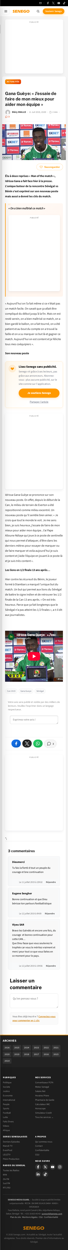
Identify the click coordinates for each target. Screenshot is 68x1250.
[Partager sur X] (27, 744)
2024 (26, 1047)
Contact (39, 1146)
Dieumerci (18, 862)
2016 (46, 1054)
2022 (46, 1047)
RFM (5, 1174)
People (6, 1104)
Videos (6, 1126)
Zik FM (6, 1179)
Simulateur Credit (43, 1112)
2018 (26, 1054)
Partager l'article (39, 402)
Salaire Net (40, 1091)
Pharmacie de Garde (44, 1100)
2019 (16, 1054)
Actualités (13, 81)
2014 (7, 1061)
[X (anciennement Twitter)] (53, 3)
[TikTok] (64, 3)
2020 (7, 1054)
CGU (37, 1154)
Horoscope (40, 1108)
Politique (7, 1082)
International (9, 1100)
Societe (6, 1087)
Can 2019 (11, 691)
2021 (56, 1047)
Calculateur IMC (42, 1104)
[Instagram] (60, 1167)
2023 (36, 1047)
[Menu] (5, 11)
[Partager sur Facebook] (16, 744)
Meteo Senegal (42, 1087)
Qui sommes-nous (43, 1141)
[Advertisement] (34, 47)
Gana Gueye (25, 691)
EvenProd (7, 1150)
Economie (8, 1095)
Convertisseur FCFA (44, 1082)
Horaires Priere (42, 1095)
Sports (6, 1108)
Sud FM (6, 1183)
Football (7, 1112)
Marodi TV (7, 1146)
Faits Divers (8, 1121)
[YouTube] (59, 3)
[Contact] (40, 3)
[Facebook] (48, 3)
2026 (7, 1047)
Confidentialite (42, 1150)
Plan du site (15, 1217)
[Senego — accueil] (21, 11)
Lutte (5, 1117)
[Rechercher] (38, 11)
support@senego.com (52, 1213)
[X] (45, 1167)
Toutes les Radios (11, 1170)
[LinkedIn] (38, 1174)
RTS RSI (6, 1187)
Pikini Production (11, 1159)
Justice (6, 1091)
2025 (16, 1047)
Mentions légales (30, 1217)
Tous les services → (44, 1117)
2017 (36, 1054)
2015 (56, 1054)
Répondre (51, 882)
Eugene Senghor (22, 893)
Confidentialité (51, 1217)
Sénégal (40, 691)
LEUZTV (6, 1154)
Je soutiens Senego (39, 393)
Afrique (6, 1130)
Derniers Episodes (11, 1141)
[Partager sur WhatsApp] (38, 744)
